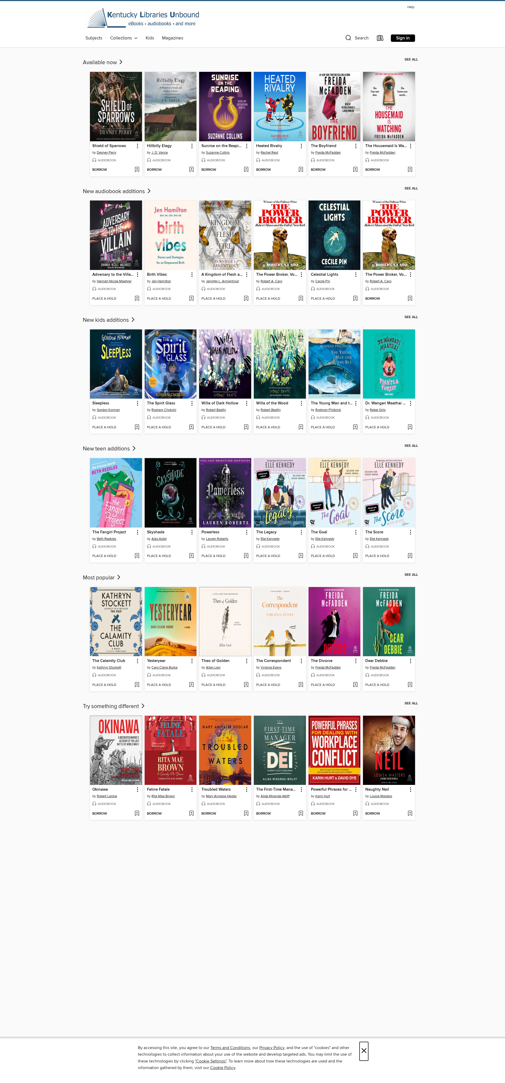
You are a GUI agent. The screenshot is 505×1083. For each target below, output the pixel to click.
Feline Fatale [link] (158, 789)
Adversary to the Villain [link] (113, 274)
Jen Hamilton (161, 281)
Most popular (99, 577)
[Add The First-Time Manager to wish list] (300, 813)
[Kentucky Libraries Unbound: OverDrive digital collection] (143, 18)
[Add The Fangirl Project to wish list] (137, 556)
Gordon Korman (108, 410)
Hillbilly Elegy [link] (159, 146)
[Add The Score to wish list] (410, 556)
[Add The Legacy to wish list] (300, 556)
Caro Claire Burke (165, 667)
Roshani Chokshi (164, 410)
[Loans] (380, 39)
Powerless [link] (210, 532)
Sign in (403, 38)
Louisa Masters (381, 796)
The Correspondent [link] (273, 661)
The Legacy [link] (266, 532)
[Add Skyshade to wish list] (191, 556)
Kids (150, 38)
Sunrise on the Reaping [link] (222, 146)
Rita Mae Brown (163, 796)
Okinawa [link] (100, 789)
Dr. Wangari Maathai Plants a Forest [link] (386, 403)
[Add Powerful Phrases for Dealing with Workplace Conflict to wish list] (355, 813)
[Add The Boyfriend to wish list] (355, 170)
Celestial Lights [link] (324, 274)
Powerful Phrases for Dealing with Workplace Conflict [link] (332, 789)
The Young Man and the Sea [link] (332, 403)
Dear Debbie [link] (376, 661)
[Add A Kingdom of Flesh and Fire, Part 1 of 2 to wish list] (246, 298)
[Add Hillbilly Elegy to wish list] (191, 170)
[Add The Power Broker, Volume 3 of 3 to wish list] (410, 298)
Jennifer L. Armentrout (222, 281)
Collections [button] (122, 38)
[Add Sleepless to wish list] (137, 427)
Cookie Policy (222, 1067)
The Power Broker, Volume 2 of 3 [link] (277, 274)
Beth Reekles (106, 539)
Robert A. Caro (271, 281)
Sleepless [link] (100, 403)
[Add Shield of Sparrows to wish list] (137, 170)
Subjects (93, 38)
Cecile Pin (322, 281)
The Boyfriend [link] (323, 146)
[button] (356, 39)
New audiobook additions (114, 191)
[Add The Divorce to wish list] (355, 685)
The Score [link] (374, 532)
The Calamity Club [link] (108, 661)
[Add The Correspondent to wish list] (300, 685)
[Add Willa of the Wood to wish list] (300, 427)
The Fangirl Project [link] (109, 532)
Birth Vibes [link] (157, 274)
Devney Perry (106, 153)
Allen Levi (213, 667)
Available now (100, 62)
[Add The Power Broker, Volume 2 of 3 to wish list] (300, 298)
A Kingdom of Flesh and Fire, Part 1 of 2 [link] (222, 274)
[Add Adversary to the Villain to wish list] (137, 298)
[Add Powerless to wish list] (246, 556)
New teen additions (107, 448)
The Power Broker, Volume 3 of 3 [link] (386, 274)
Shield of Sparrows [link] (109, 146)
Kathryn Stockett (109, 667)
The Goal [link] (319, 532)
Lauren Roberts (217, 539)
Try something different (111, 706)
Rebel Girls (378, 410)
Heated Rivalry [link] (269, 146)
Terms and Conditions (230, 1047)
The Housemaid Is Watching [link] (386, 146)
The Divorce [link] (321, 661)
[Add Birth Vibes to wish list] (191, 298)
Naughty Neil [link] (377, 789)
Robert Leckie (107, 796)
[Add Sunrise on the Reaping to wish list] (246, 170)
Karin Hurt (322, 796)
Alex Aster (159, 539)
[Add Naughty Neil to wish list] (410, 813)
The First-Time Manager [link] (277, 789)
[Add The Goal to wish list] (355, 556)
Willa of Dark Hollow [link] (219, 403)
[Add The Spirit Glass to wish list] (191, 427)
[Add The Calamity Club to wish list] (137, 685)
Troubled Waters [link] (216, 789)
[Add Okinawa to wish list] (137, 813)
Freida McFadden (328, 153)
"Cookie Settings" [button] (210, 1061)
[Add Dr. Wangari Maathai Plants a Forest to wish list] (410, 427)
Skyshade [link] (155, 532)
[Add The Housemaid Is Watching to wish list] (410, 170)
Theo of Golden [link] (215, 661)
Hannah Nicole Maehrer (114, 281)
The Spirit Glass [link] (161, 403)
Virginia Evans (271, 667)
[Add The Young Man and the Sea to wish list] (355, 427)
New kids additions (106, 320)
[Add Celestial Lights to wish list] (355, 298)
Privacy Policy (271, 1047)
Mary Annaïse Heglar (221, 796)
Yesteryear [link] (156, 661)
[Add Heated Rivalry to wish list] (300, 170)
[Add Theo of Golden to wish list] (246, 685)
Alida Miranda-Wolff (275, 796)
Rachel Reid (269, 153)
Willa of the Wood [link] (272, 403)
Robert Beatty (216, 410)
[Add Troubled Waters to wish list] (246, 813)
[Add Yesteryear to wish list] (191, 685)
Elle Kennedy (270, 539)
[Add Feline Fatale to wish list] (191, 813)
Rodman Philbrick (328, 410)
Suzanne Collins (218, 153)
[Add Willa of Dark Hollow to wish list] (246, 427)
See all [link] (411, 59)
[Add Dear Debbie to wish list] (410, 685)
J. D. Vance (160, 153)
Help (410, 7)
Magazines (172, 38)
